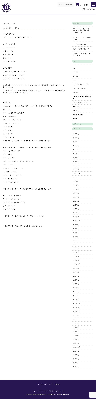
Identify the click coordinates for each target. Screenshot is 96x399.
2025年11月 (76, 169)
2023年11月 (76, 260)
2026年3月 (76, 153)
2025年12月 (76, 165)
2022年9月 (76, 315)
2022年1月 (76, 343)
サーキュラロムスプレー (80, 44)
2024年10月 (76, 221)
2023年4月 (76, 288)
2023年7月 (76, 276)
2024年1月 (76, 252)
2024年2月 (76, 248)
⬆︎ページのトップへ (41, 384)
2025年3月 (76, 201)
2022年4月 (76, 335)
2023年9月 (76, 268)
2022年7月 (76, 323)
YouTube (75, 119)
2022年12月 (76, 303)
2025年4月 (76, 197)
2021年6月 (76, 355)
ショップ (75, 72)
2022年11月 (76, 307)
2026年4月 (76, 150)
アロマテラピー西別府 (47, 391)
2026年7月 (76, 138)
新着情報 (57, 384)
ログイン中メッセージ (79, 88)
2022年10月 (76, 311)
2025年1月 (76, 209)
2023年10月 (76, 264)
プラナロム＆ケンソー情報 (81, 84)
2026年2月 (76, 157)
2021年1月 (76, 367)
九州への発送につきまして (81, 49)
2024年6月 (76, 236)
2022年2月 (76, 339)
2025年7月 (76, 185)
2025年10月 (76, 173)
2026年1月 (76, 161)
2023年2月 (76, 296)
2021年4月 (76, 363)
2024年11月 (76, 217)
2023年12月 (76, 256)
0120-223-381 (90, 9)
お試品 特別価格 (78, 115)
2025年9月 (76, 177)
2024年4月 (76, 244)
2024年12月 (76, 213)
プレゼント (76, 111)
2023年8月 (76, 272)
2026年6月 (76, 142)
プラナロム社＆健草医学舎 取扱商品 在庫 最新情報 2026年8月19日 (81, 30)
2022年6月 (76, 327)
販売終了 (75, 76)
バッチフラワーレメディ (80, 102)
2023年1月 (76, 300)
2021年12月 (76, 347)
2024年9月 (76, 225)
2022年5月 (76, 331)
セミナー (75, 80)
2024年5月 (76, 240)
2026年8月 (76, 134)
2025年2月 (76, 205)
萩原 (74, 68)
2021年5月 (76, 359)
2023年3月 (76, 292)
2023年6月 (76, 280)
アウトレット (77, 107)
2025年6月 (76, 189)
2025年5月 (76, 193)
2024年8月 (76, 228)
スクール (75, 92)
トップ (51, 384)
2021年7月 (76, 351)
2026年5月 (76, 146)
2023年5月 (76, 284)
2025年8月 (76, 181)
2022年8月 (76, 319)
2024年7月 (76, 232)
